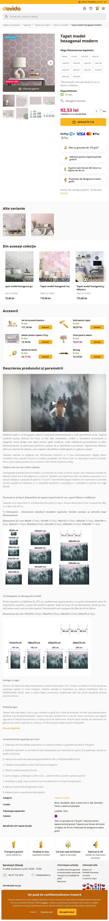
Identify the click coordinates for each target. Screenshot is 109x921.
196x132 (95, 56)
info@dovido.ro (42, 875)
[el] (96, 888)
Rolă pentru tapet (81, 320)
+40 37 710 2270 (15, 875)
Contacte (86, 875)
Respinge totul (47, 912)
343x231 (76, 69)
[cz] (92, 885)
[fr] (100, 888)
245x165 (76, 63)
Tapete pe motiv (42, 25)
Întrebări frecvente (90, 872)
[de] (88, 888)
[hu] (88, 885)
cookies (45, 902)
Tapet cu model (60, 25)
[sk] (84, 885)
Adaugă (45, 327)
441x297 (98, 69)
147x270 (84, 56)
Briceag (76, 350)
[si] (103, 885)
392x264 (87, 69)
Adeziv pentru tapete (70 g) (34, 335)
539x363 (76, 76)
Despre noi (87, 869)
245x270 (87, 63)
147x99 (74, 56)
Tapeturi (27, 25)
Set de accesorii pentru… (33, 320)
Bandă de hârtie (29, 350)
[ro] (100, 885)
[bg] (103, 888)
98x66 (64, 56)
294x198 (98, 63)
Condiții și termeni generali (68, 869)
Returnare (61, 881)
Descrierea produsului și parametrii (33, 368)
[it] (92, 888)
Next (50, 63)
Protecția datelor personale (68, 872)
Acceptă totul (67, 912)
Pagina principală (11, 25)
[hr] (96, 885)
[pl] (84, 888)
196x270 (65, 63)
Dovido (64, 193)
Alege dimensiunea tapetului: (77, 50)
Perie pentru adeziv (82, 335)
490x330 (65, 76)
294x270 (65, 69)
